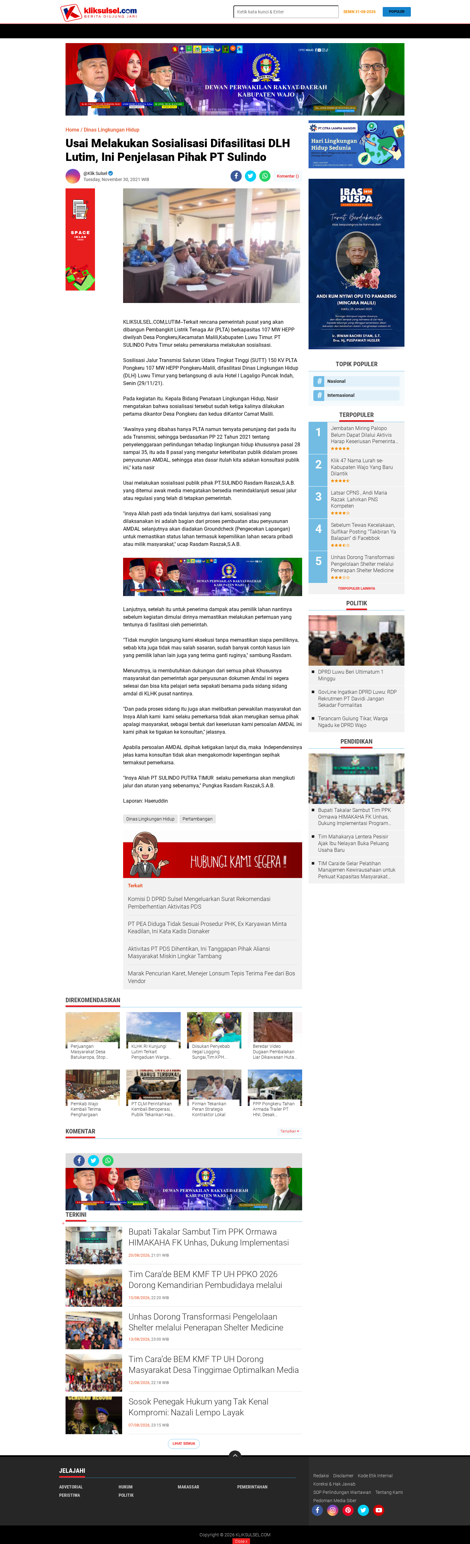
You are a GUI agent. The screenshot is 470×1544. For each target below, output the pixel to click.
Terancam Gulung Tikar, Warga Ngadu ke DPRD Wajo (353, 721)
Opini (238, 31)
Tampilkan (288, 1131)
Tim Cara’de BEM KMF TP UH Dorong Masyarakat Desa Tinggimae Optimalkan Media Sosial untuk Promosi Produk (214, 1370)
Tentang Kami (389, 1492)
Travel (258, 31)
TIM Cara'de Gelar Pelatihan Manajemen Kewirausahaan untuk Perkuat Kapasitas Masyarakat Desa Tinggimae (357, 870)
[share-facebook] (236, 176)
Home (68, 31)
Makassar (188, 1486)
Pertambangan (198, 818)
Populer (396, 12)
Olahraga (215, 31)
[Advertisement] (356, 984)
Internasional (341, 395)
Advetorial (71, 1486)
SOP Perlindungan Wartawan (342, 1492)
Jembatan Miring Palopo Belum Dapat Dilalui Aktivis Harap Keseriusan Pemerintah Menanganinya (364, 435)
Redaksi (321, 1475)
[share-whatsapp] (264, 176)
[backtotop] (235, 1456)
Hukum (110, 31)
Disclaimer (343, 1475)
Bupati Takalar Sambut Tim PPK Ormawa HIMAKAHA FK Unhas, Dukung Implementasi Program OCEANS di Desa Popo (209, 1242)
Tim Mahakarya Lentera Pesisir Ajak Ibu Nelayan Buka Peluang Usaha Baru (353, 843)
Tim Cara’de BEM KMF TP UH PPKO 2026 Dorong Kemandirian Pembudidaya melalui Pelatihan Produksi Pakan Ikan (205, 1285)
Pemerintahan (252, 1486)
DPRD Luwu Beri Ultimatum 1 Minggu (351, 675)
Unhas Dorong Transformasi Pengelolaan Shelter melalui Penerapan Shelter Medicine (206, 1322)
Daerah (190, 31)
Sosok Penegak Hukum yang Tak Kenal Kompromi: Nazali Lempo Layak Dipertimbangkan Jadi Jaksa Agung (199, 1412)
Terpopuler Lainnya (356, 589)
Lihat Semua (184, 1444)
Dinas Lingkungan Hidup (111, 130)
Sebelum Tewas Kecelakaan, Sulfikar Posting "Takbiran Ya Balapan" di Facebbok (363, 531)
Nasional (336, 381)
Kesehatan (136, 31)
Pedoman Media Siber (334, 1500)
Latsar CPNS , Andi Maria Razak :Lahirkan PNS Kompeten (359, 499)
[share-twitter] (250, 176)
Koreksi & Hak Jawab (334, 1484)
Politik (88, 31)
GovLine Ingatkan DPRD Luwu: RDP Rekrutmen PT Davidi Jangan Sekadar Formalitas (357, 698)
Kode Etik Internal (375, 1475)
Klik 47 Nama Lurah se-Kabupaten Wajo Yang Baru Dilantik (362, 467)
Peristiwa (164, 31)
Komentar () (288, 176)
